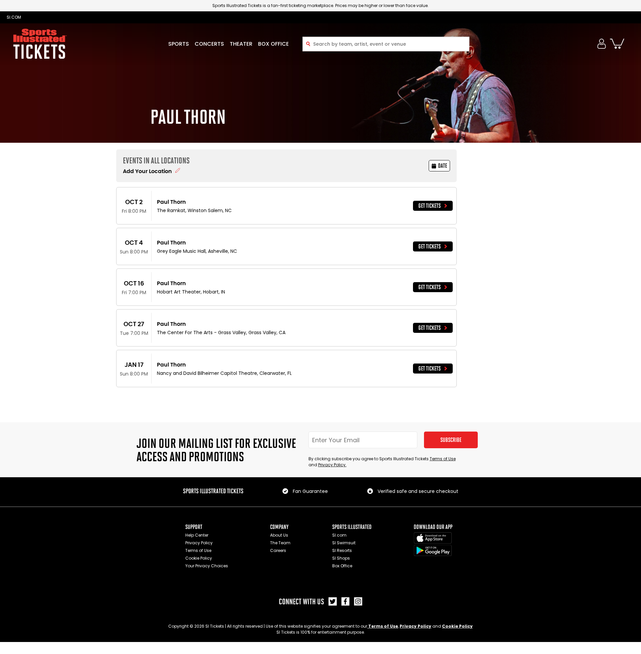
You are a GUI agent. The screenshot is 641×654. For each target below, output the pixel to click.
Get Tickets (429, 205)
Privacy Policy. (332, 465)
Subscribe (450, 440)
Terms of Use (443, 459)
